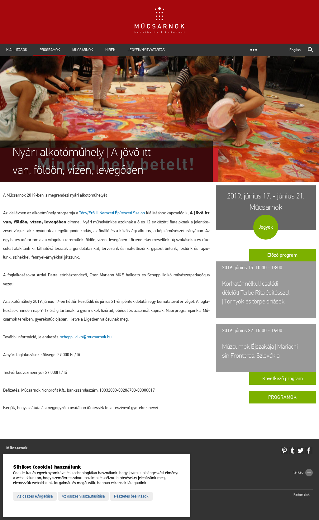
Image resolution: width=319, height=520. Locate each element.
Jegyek (266, 227)
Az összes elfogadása (35, 496)
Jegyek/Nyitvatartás (146, 50)
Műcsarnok (82, 50)
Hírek (110, 50)
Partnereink (301, 495)
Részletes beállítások (131, 496)
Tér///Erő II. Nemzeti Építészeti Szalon (112, 213)
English (295, 50)
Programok (50, 50)
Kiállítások (16, 50)
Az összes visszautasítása (83, 496)
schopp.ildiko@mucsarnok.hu (86, 337)
